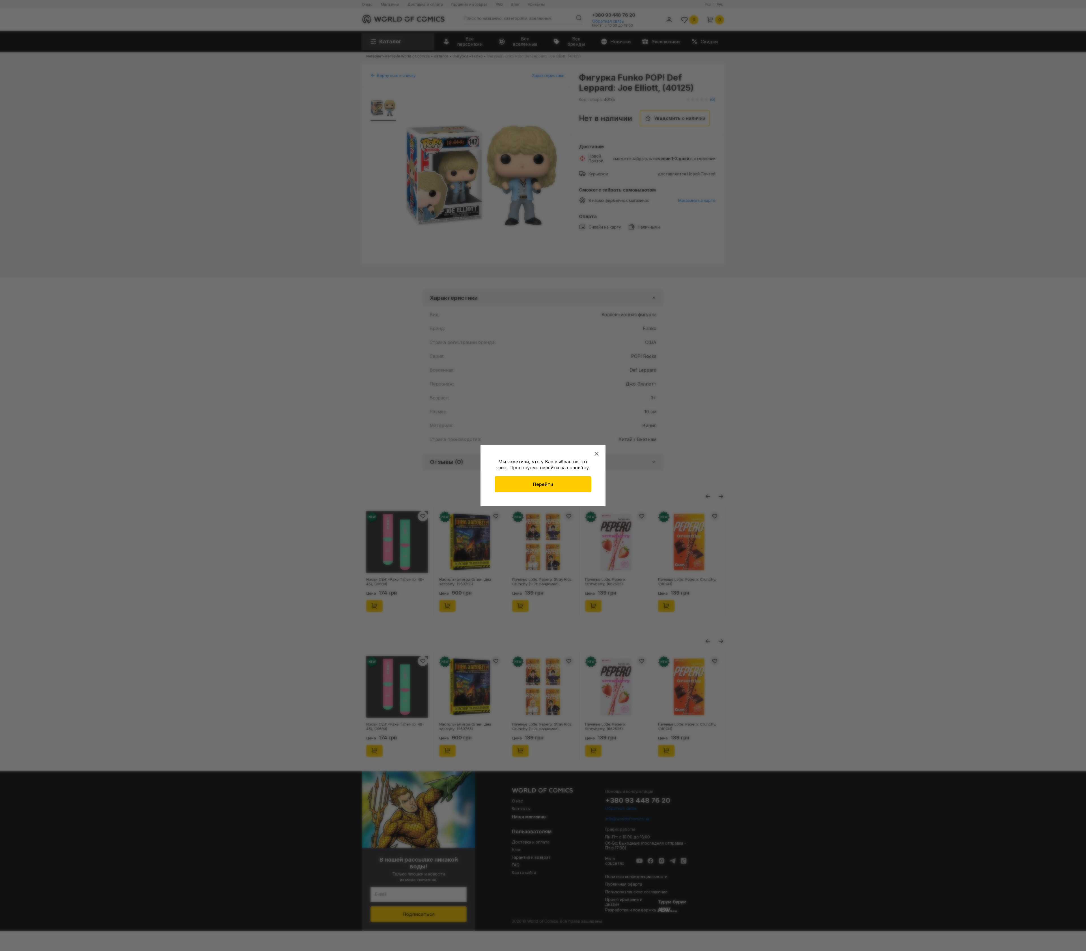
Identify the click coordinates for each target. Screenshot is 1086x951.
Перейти (543, 484)
